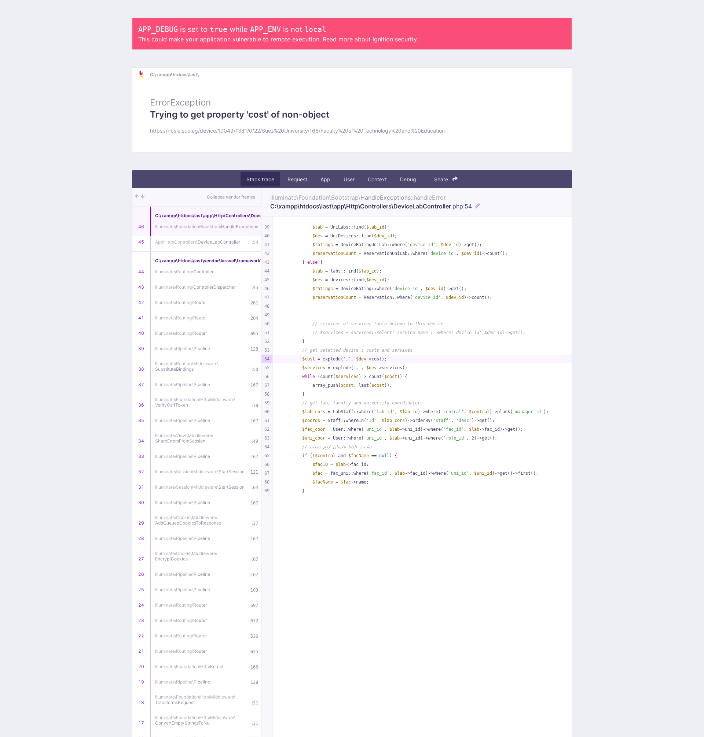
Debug (408, 179)
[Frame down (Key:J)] (142, 197)
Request (297, 179)
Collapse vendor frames (231, 197)
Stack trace (260, 179)
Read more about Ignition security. (370, 39)
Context (377, 179)
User (349, 179)
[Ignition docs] (144, 74)
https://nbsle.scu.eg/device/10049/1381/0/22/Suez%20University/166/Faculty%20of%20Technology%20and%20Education (297, 130)
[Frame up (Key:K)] (137, 197)
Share (442, 179)
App (325, 179)
